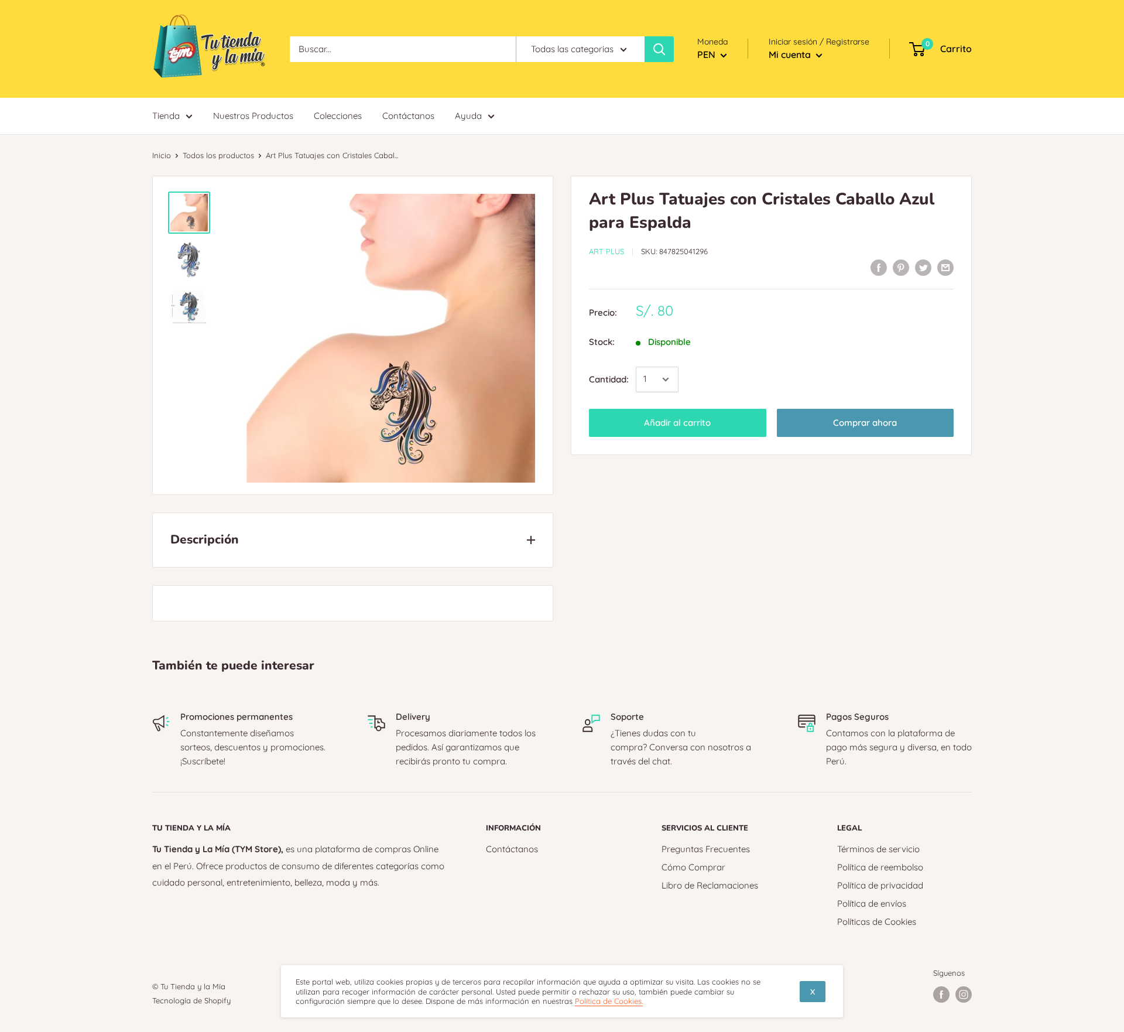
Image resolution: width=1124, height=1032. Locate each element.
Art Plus (606, 251)
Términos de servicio (878, 849)
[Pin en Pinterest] (901, 267)
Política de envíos (871, 903)
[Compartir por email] (945, 267)
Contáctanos (512, 849)
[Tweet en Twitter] (923, 267)
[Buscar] (659, 49)
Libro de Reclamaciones (710, 885)
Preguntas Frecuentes (706, 849)
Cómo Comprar (693, 867)
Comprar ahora (865, 422)
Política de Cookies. (609, 1001)
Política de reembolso (880, 867)
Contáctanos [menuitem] (408, 115)
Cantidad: (609, 379)
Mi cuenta (791, 54)
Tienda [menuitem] (166, 115)
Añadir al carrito (677, 422)
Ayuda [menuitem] (468, 115)
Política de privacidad (880, 885)
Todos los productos (218, 155)
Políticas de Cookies (876, 921)
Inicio (161, 155)
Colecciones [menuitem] (338, 115)
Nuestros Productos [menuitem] (253, 115)
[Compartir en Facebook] (879, 267)
